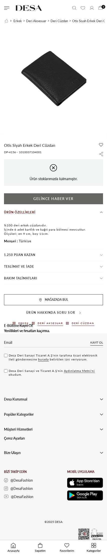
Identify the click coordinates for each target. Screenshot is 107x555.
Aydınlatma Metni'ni (79, 371)
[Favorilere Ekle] (101, 145)
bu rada (43, 359)
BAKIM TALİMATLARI (20, 278)
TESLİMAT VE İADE (19, 266)
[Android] (85, 495)
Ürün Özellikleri (20, 212)
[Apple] (85, 483)
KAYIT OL (96, 342)
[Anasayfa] (8, 21)
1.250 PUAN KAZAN (19, 255)
